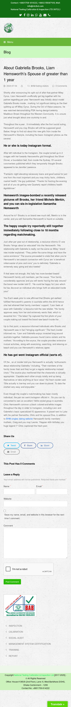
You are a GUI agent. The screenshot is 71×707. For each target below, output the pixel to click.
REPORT (13, 655)
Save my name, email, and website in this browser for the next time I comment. (34, 516)
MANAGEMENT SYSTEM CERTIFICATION (30, 643)
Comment (8, 525)
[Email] (44, 15)
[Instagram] (28, 15)
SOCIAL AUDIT (16, 637)
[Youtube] (40, 15)
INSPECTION (15, 625)
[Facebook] (24, 15)
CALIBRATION (16, 631)
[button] (36, 42)
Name (7, 486)
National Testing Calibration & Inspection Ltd (34, 675)
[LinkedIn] (32, 15)
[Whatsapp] (36, 15)
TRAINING (14, 649)
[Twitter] (20, 15)
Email (39, 486)
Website (7, 498)
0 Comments (61, 85)
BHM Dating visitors (40, 85)
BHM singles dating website (19, 418)
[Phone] (49, 15)
